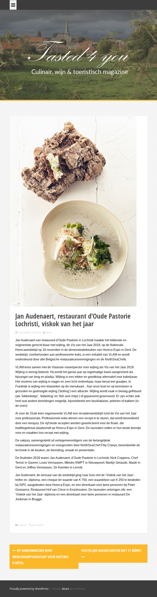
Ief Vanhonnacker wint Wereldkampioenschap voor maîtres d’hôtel (40, 556)
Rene (48, 332)
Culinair (22, 525)
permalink (37, 525)
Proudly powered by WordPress (29, 588)
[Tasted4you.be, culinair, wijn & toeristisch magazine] (78, 57)
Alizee (65, 588)
